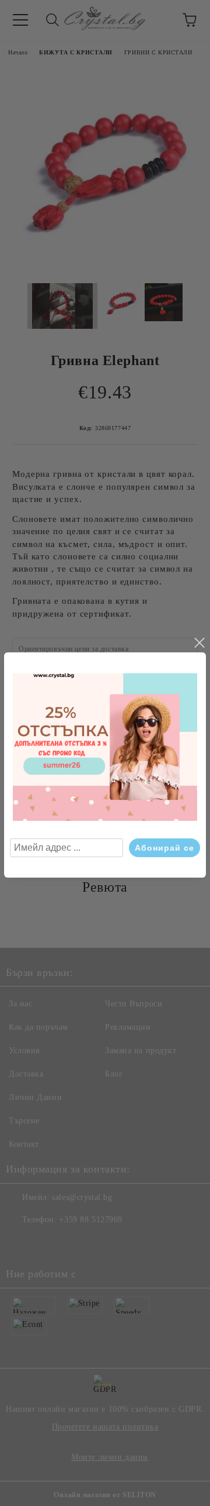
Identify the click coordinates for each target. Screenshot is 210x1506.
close (199, 643)
